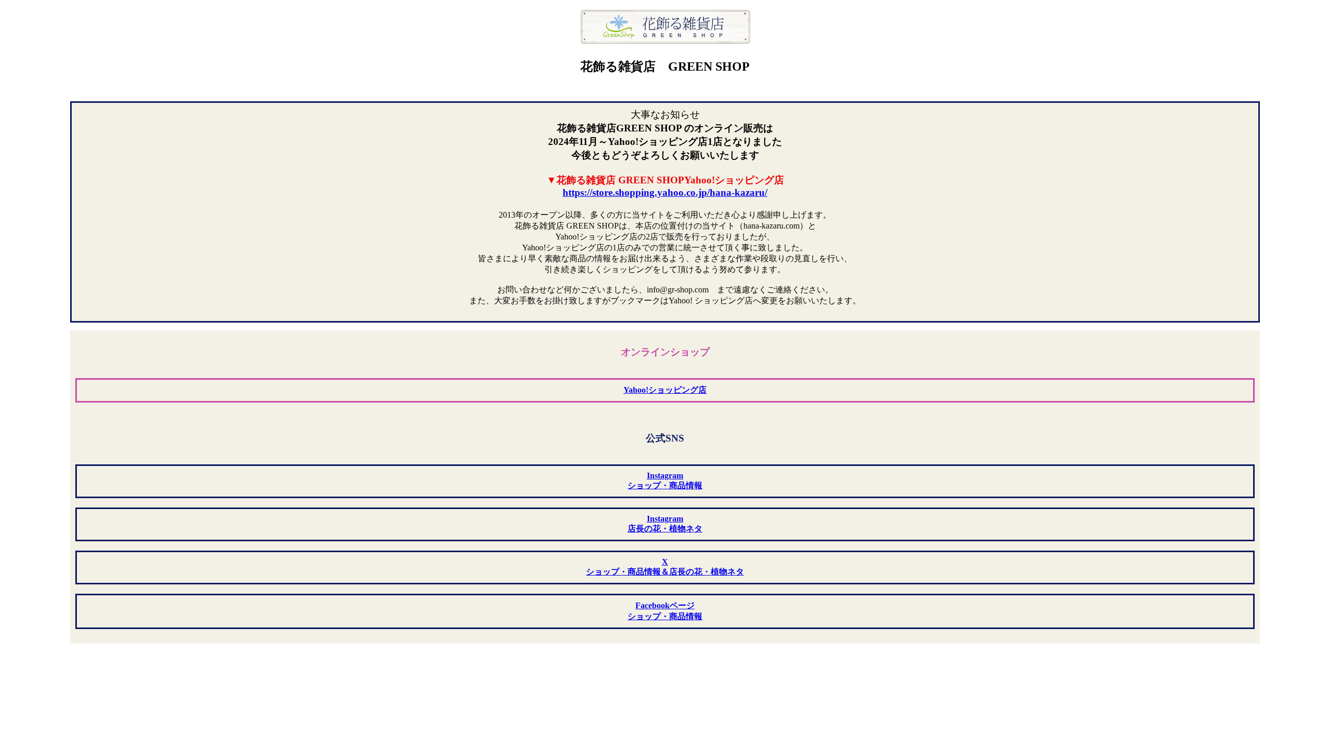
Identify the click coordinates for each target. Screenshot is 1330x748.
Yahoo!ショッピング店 (665, 389)
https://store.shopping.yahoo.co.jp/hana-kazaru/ (665, 192)
